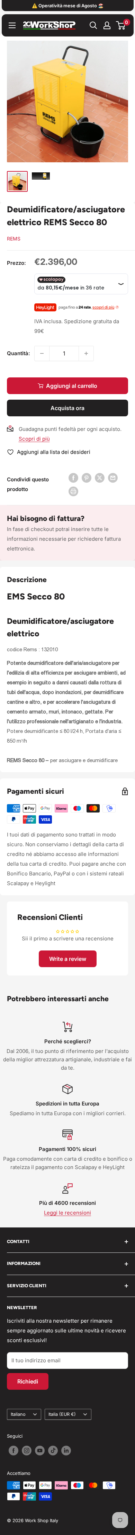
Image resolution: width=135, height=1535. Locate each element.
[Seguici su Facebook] (13, 1450)
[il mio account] (107, 25)
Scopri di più (34, 438)
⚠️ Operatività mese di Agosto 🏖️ (68, 5)
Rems (13, 239)
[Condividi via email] (113, 478)
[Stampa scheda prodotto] (73, 491)
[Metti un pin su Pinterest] (86, 478)
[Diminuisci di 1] (42, 353)
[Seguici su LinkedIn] (66, 1450)
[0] (121, 25)
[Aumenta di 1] (86, 353)
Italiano (18, 1414)
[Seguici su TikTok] (53, 1450)
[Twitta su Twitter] (100, 478)
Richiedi (27, 1381)
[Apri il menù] (12, 25)
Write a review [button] (67, 958)
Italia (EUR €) (62, 1414)
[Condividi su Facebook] (73, 478)
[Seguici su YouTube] (40, 1450)
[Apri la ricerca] (93, 25)
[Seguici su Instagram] (27, 1450)
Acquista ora (67, 408)
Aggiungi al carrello (71, 385)
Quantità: (18, 353)
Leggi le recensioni (67, 1212)
